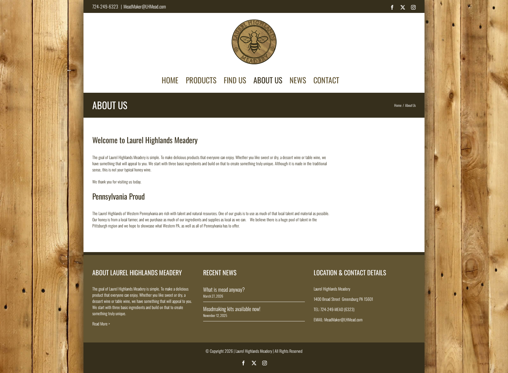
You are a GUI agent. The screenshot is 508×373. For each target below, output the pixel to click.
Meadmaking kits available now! (231, 309)
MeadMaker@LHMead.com (144, 6)
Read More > (101, 323)
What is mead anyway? (224, 289)
